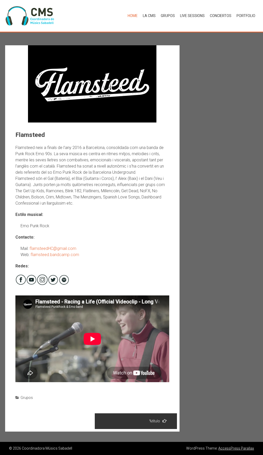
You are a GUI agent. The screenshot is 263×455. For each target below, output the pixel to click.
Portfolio (246, 16)
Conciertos (220, 16)
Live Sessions (192, 16)
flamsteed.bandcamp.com (55, 254)
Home (133, 16)
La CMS (149, 16)
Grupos (168, 16)
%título (154, 421)
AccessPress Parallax (236, 448)
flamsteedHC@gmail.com (53, 248)
